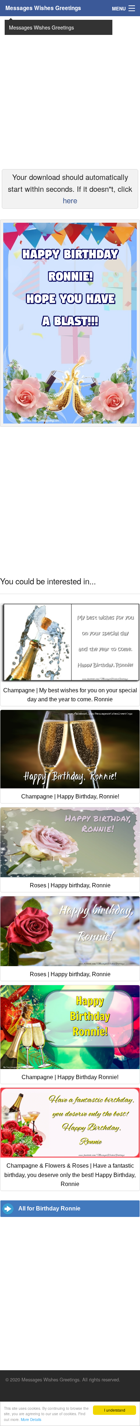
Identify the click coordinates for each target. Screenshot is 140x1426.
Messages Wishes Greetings (43, 8)
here (70, 200)
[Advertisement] (70, 92)
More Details (31, 1419)
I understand (114, 1410)
